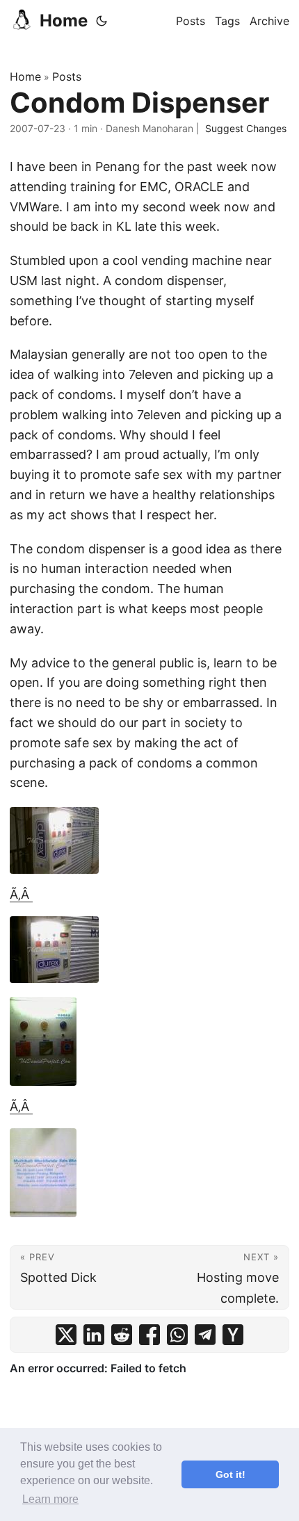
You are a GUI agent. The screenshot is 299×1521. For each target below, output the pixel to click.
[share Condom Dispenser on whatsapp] (177, 1334)
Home (64, 20)
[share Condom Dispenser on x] (66, 1334)
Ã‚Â (21, 894)
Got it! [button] (230, 1474)
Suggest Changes (245, 128)
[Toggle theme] (101, 21)
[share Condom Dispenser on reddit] (121, 1334)
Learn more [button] (50, 1499)
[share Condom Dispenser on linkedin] (93, 1334)
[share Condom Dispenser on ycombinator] (233, 1334)
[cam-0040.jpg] (149, 1172)
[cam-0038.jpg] (149, 949)
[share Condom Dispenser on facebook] (149, 1334)
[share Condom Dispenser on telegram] (205, 1334)
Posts (66, 76)
